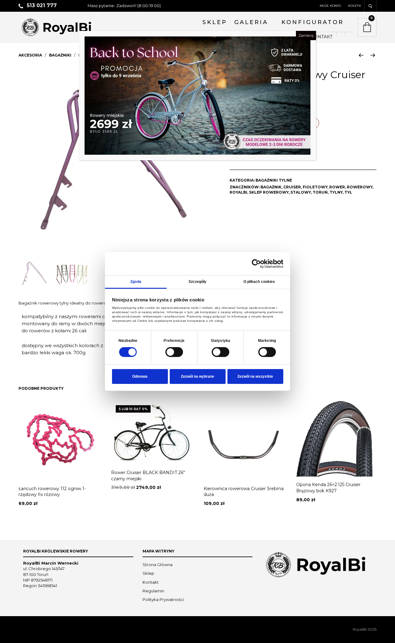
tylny (336, 192)
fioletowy (315, 187)
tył (348, 192)
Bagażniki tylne (274, 180)
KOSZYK (354, 6)
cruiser (292, 187)
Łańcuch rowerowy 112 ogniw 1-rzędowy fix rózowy (52, 492)
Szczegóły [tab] (198, 281)
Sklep (148, 573)
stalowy (300, 192)
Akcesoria (30, 55)
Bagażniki (60, 55)
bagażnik (270, 187)
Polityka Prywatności (163, 599)
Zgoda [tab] (135, 281)
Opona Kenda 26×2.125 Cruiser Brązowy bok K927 (328, 488)
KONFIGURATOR (312, 22)
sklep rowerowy (269, 192)
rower (337, 187)
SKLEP (214, 22)
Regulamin (153, 590)
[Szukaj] (370, 6)
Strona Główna (158, 564)
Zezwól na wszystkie (255, 376)
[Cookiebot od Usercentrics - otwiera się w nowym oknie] (256, 263)
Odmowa (140, 376)
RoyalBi (238, 192)
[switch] (174, 352)
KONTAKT (321, 37)
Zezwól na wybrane (197, 376)
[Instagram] (349, 33)
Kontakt (151, 582)
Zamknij (306, 35)
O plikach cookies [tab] (259, 281)
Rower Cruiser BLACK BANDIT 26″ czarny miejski (148, 475)
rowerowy (359, 187)
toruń (320, 192)
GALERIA (251, 22)
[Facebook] (340, 33)
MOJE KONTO (330, 6)
